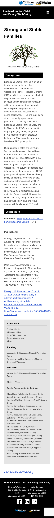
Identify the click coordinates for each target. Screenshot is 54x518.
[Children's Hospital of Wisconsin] (25, 5)
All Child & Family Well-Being (18, 472)
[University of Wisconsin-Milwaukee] (43, 5)
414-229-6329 (37, 496)
